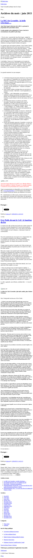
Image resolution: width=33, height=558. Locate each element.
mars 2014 (6, 512)
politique (6, 525)
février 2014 (7, 513)
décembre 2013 (8, 516)
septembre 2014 (8, 506)
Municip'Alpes (9, 539)
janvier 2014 (7, 514)
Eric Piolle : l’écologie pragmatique (13, 484)
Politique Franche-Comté (14, 542)
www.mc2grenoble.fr (9, 190)
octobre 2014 (7, 504)
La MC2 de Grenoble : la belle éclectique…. (15, 481)
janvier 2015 (7, 500)
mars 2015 (6, 499)
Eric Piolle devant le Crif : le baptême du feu (15, 482)
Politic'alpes (4, 4)
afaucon (8, 214)
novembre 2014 (8, 503)
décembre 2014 (8, 502)
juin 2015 (6, 496)
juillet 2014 (7, 507)
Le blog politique (10, 534)
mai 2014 (6, 509)
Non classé (6, 524)
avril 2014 (6, 510)
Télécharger (4, 550)
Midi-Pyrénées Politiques (14, 537)
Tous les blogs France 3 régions (9, 545)
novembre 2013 (8, 517)
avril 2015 (6, 497)
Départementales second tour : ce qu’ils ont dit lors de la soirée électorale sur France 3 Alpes (18, 486)
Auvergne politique (11, 531)
